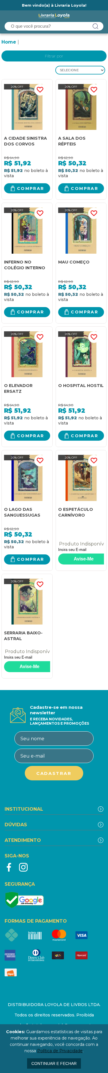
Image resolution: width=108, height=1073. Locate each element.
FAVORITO (40, 90)
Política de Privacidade (60, 1050)
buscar (95, 26)
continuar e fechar (54, 1063)
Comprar (30, 188)
